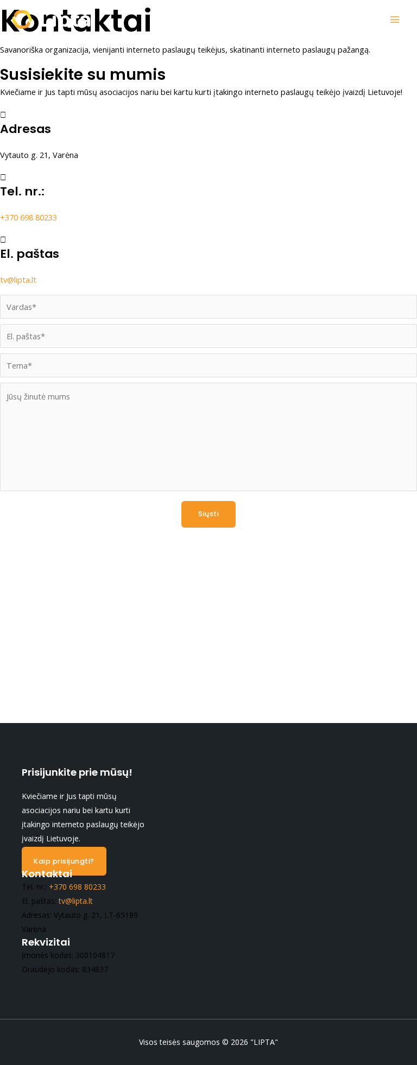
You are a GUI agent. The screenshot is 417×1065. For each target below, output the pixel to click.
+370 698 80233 (77, 887)
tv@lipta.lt (18, 279)
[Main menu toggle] (394, 19)
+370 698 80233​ (28, 217)
